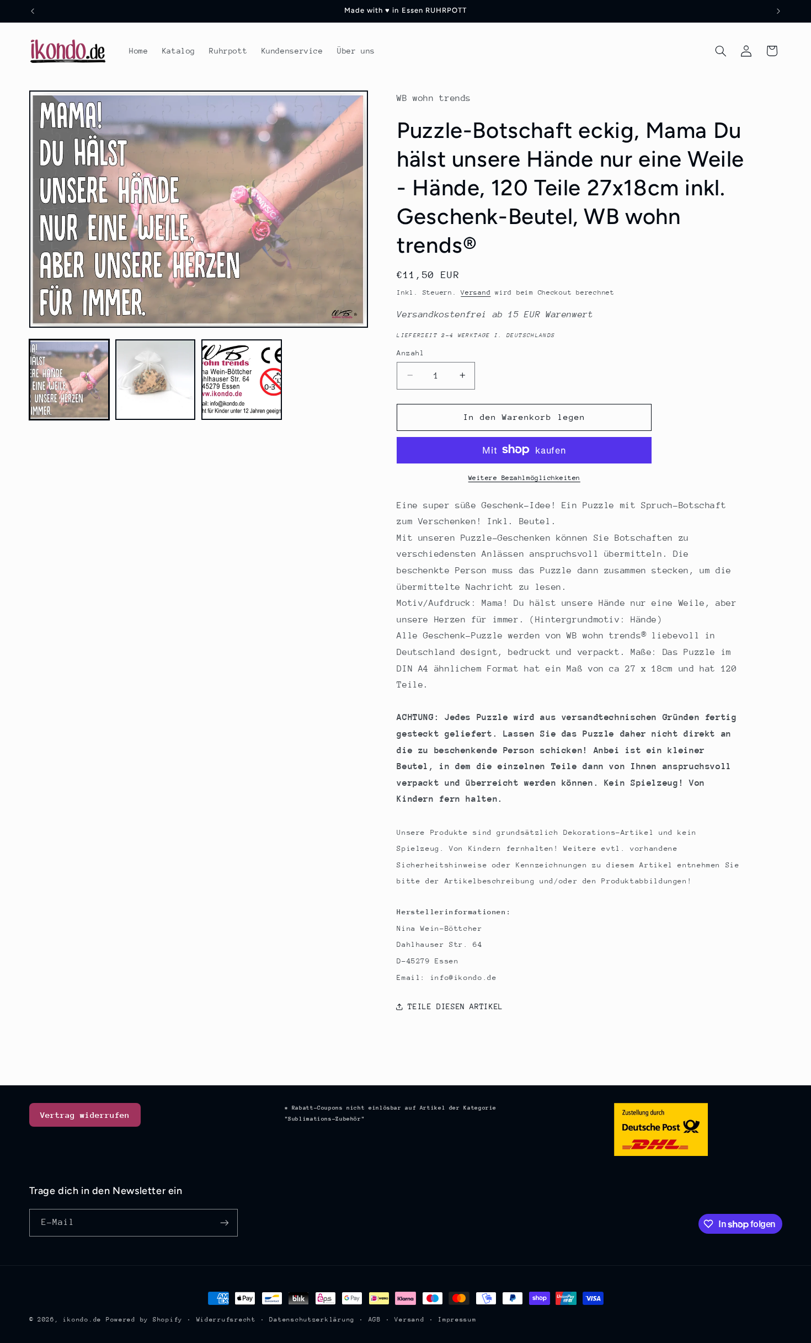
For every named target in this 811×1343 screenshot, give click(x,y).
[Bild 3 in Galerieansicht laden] (241, 379)
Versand (475, 292)
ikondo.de (82, 1319)
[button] (720, 50)
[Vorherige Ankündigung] (32, 11)
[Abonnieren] (224, 1222)
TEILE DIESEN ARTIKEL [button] (455, 1005)
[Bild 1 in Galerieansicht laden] (69, 379)
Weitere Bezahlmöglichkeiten (524, 477)
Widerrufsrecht (226, 1319)
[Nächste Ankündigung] (778, 11)
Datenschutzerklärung (312, 1319)
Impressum (457, 1319)
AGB (375, 1319)
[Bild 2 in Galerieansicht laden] (155, 379)
